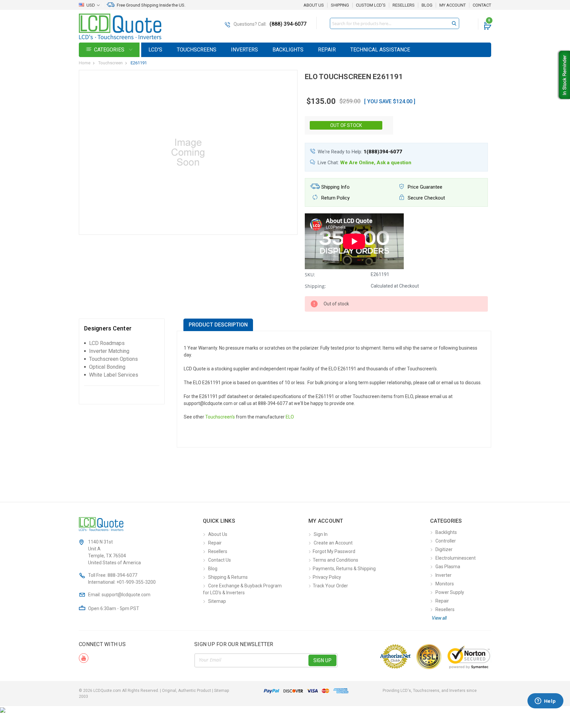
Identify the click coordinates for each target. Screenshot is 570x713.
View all (439, 618)
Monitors (444, 583)
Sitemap (217, 601)
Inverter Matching (109, 351)
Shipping (340, 5)
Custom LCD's (371, 5)
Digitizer (444, 549)
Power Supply (449, 592)
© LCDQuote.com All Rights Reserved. (154, 690)
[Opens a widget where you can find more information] (545, 701)
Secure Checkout (425, 198)
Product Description (218, 325)
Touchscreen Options (113, 359)
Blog (427, 5)
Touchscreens (196, 49)
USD (90, 5)
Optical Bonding (107, 367)
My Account (452, 5)
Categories (110, 49)
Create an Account (333, 542)
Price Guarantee (424, 187)
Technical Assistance (380, 49)
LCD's (155, 49)
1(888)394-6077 (383, 152)
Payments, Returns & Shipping (344, 568)
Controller (445, 540)
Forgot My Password (334, 551)
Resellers (404, 5)
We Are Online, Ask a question (375, 163)
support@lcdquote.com (126, 594)
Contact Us (219, 560)
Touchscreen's (220, 416)
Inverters (244, 49)
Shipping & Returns (228, 577)
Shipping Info (335, 187)
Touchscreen (110, 62)
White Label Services (113, 375)
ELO (290, 416)
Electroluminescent (455, 558)
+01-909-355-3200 (136, 582)
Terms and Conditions (335, 560)
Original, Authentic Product (186, 690)
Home (84, 62)
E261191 (139, 62)
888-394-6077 (122, 575)
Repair (327, 49)
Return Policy (335, 198)
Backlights (287, 49)
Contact (482, 5)
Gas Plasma (447, 566)
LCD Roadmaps (107, 343)
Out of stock (346, 125)
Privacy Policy (327, 577)
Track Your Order (330, 585)
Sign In (321, 534)
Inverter (443, 575)
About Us (313, 5)
